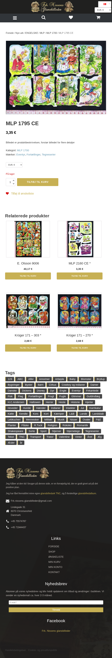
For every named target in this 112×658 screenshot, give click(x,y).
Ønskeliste (56, 556)
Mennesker (32, 419)
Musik (61, 419)
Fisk (10, 396)
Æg (100, 436)
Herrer (49, 402)
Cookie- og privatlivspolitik (42, 650)
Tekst (11, 436)
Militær (48, 419)
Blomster (86, 379)
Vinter (78, 436)
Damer (94, 384)
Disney (41, 390)
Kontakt (54, 572)
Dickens (26, 390)
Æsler (11, 442)
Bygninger (14, 384)
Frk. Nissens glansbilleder (56, 630)
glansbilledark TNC (51, 493)
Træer (50, 436)
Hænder (41, 408)
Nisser (73, 419)
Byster (28, 384)
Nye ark (19, 33)
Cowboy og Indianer (73, 384)
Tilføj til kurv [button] (28, 276)
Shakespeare (15, 431)
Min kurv (54, 562)
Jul (82, 408)
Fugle (62, 396)
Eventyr (20, 154)
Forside (10, 33)
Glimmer (76, 396)
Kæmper (59, 413)
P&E (98, 419)
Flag (20, 396)
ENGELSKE (31, 33)
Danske (12, 390)
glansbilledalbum (87, 493)
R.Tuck (38, 425)
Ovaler (86, 419)
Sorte (32, 431)
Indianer (56, 408)
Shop (51, 551)
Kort (46, 413)
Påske (25, 425)
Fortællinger (33, 154)
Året (89, 436)
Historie (75, 402)
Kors (35, 413)
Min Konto (55, 567)
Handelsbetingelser (15, 650)
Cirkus (52, 384)
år (21, 442)
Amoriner (44, 379)
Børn (40, 384)
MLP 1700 (51, 33)
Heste (62, 402)
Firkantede (92, 390)
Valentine (64, 436)
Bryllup (101, 379)
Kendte (23, 413)
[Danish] (103, 4)
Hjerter (89, 402)
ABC (20, 379)
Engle (63, 390)
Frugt (51, 396)
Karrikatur (95, 408)
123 (10, 379)
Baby (73, 379)
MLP (42, 33)
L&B (71, 413)
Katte (11, 413)
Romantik (82, 425)
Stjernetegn (73, 431)
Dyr (52, 390)
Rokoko (67, 425)
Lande (83, 413)
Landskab (98, 413)
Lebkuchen (14, 419)
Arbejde (59, 379)
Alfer (31, 379)
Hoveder (13, 408)
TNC (22, 436)
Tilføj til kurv (38, 182)
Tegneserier (49, 154)
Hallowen (35, 402)
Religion (52, 425)
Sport (43, 431)
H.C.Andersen (16, 402)
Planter (12, 425)
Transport (35, 436)
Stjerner (56, 431)
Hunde (27, 408)
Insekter (70, 408)
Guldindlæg (93, 396)
